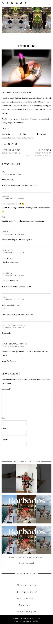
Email (4, 428)
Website (5, 439)
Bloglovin (27, 612)
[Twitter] (3, 3)
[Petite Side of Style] (26, 18)
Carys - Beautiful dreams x (14, 344)
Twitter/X (27, 585)
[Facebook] (21, 3)
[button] (49, 3)
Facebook (28, 599)
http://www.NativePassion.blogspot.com (26, 221)
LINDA (4, 297)
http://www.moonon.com (22, 314)
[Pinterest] (12, 3)
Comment (6, 389)
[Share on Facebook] (9, 144)
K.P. (3, 172)
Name (4, 418)
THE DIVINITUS (8, 250)
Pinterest (27, 605)
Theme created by (26, 621)
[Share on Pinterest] (16, 144)
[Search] (26, 3)
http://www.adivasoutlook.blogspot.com (19, 185)
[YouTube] (17, 3)
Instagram (27, 592)
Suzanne (6, 232)
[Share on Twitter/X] (12, 144)
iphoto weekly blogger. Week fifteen (38, 152)
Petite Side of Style (30, 618)
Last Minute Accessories (13, 325)
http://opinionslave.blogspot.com (16, 286)
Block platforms (11, 151)
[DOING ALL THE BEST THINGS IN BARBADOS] (26, 509)
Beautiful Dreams (9, 361)
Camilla (5, 196)
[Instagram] (7, 3)
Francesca (7, 273)
